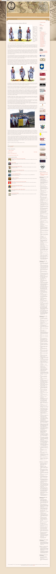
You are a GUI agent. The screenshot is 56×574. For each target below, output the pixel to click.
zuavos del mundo (42, 45)
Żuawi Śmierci (42, 46)
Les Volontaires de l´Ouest (43, 33)
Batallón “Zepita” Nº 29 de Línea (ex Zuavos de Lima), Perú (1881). (18, 181)
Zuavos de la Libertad (42, 43)
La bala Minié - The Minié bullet (15, 177)
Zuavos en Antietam (13, 162)
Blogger (34, 565)
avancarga (41, 44)
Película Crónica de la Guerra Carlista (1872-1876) (16, 185)
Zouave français (42, 36)
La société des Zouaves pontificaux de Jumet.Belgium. (44, 174)
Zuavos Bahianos (42, 39)
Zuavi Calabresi (42, 37)
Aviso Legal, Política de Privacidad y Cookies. (13, 155)
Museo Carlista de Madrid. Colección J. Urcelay (16, 166)
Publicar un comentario (11, 150)
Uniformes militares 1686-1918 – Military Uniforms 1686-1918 (18, 189)
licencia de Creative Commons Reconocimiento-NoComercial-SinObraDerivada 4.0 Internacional (44, 52)
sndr (27, 565)
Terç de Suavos (42, 35)
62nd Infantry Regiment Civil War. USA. (44, 173)
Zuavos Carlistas (42, 40)
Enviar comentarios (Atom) (14, 153)
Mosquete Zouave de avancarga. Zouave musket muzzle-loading (18, 158)
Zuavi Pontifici (11, 146)
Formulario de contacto (42, 22)
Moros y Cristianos (42, 34)
